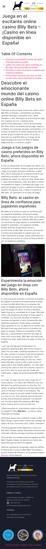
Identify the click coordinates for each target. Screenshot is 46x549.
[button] (4, 6)
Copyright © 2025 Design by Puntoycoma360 (23, 545)
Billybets (4, 455)
